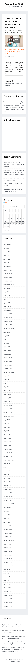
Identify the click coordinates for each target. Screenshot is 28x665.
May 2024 (7, 343)
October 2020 (8, 500)
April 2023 (7, 390)
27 (17, 224)
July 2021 (7, 467)
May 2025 (7, 299)
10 (8, 218)
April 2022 (7, 434)
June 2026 (7, 252)
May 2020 (7, 518)
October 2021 (8, 456)
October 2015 (8, 537)
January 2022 (8, 445)
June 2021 (7, 471)
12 (14, 218)
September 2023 (9, 372)
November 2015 (8, 533)
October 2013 (8, 562)
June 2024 (7, 339)
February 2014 (8, 547)
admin (20, 30)
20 (17, 221)
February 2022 (8, 442)
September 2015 (9, 540)
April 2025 (7, 303)
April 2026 (7, 259)
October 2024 (8, 325)
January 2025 (8, 314)
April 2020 (7, 522)
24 (8, 224)
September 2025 (9, 284)
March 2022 (7, 438)
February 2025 (8, 310)
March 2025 (7, 306)
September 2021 (9, 460)
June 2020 (7, 515)
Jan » (9, 230)
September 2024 (9, 328)
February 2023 (8, 398)
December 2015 (8, 529)
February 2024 (8, 354)
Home (8, 32)
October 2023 (8, 368)
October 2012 (8, 606)
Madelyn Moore (8, 189)
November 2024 (8, 321)
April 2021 (7, 478)
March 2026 (7, 263)
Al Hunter (6, 178)
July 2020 (7, 511)
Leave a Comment (17, 32)
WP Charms (17, 661)
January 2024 (8, 358)
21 (20, 221)
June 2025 (7, 295)
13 (17, 218)
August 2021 (7, 463)
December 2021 (8, 449)
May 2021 (7, 474)
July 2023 (7, 379)
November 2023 (8, 365)
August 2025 (7, 288)
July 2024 (7, 336)
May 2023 (7, 387)
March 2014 (7, 544)
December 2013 (8, 555)
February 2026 (8, 266)
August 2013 (7, 569)
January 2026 (8, 270)
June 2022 (7, 427)
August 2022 (7, 420)
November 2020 (8, 496)
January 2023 (8, 401)
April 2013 (7, 584)
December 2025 (8, 273)
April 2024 (7, 347)
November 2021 (8, 452)
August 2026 (7, 244)
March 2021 (7, 482)
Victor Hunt (7, 162)
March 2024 (7, 350)
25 (11, 224)
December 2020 (8, 493)
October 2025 (8, 281)
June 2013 (7, 577)
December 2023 (8, 361)
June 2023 (7, 383)
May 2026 (7, 255)
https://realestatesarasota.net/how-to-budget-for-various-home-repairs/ (14, 51)
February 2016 (8, 526)
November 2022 (8, 409)
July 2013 (7, 573)
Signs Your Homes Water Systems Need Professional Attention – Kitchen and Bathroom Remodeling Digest (13, 649)
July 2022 (7, 423)
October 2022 (8, 412)
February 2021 (8, 485)
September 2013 (9, 566)
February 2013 (8, 591)
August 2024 (7, 332)
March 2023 (7, 394)
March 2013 (7, 588)
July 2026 (7, 248)
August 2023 (7, 376)
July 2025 (7, 292)
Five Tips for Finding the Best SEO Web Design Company (14, 164)
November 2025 (8, 277)
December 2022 (8, 405)
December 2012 (8, 599)
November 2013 (8, 558)
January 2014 (8, 551)
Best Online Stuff (14, 4)
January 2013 (8, 595)
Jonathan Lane (8, 170)
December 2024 (8, 317)
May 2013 (7, 580)
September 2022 (9, 416)
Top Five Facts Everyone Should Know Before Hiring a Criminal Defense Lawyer (14, 172)
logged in (14, 83)
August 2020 (7, 507)
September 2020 (9, 504)
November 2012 (8, 602)
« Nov (5, 230)
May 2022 (7, 431)
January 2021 (8, 489)
